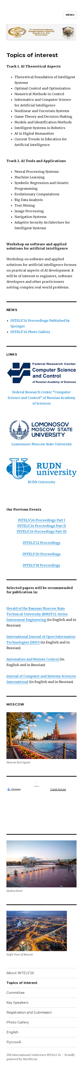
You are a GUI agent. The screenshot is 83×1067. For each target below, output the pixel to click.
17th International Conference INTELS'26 (33, 1055)
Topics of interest (21, 983)
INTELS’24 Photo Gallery (30, 332)
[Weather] (13, 789)
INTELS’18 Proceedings (41, 565)
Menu (70, 14)
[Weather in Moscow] (36, 784)
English (12, 1032)
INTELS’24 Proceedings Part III (41, 531)
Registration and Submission (29, 1012)
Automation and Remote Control (33, 659)
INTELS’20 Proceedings (42, 554)
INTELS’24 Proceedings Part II (41, 526)
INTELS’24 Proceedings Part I (41, 520)
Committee (15, 993)
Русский (13, 1042)
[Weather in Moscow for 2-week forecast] (58, 789)
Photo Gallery (17, 1022)
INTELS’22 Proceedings (41, 543)
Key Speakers (17, 1003)
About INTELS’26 (20, 973)
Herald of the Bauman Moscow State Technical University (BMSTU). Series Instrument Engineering (37, 614)
